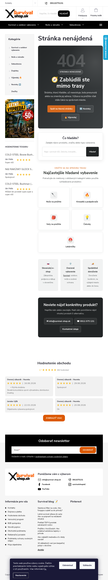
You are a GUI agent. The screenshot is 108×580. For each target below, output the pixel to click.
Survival (66, 275)
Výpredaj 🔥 (16, 77)
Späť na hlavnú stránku (61, 108)
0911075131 (77, 479)
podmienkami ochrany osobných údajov (51, 456)
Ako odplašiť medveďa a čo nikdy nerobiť (51, 538)
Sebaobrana (16, 64)
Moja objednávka (14, 544)
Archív (41, 550)
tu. (45, 569)
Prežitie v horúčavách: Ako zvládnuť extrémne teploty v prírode (49, 531)
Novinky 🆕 (16, 84)
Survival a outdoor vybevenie (19, 48)
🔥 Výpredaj (70, 117)
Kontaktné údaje (70, 329)
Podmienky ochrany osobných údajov (20, 539)
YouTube (45, 489)
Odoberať (88, 450)
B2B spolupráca (14, 523)
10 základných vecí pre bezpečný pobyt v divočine (51, 544)
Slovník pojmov (14, 527)
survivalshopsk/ (79, 484)
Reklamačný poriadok (16, 534)
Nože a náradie (17, 57)
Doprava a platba (15, 511)
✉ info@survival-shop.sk (58, 321)
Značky (14, 91)
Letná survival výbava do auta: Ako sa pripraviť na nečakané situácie (50, 516)
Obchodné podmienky (17, 531)
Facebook (46, 484)
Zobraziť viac (54, 418)
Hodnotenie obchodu (54, 363)
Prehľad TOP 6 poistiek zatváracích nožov (47, 523)
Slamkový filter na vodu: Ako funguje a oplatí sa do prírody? (50, 509)
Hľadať (64, 13)
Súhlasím (87, 565)
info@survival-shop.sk (51, 479)
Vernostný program (16, 519)
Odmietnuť (67, 565)
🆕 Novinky (85, 108)
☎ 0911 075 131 (85, 321)
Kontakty (8, 3)
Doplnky (14, 71)
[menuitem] (23, 25)
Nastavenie (20, 575)
